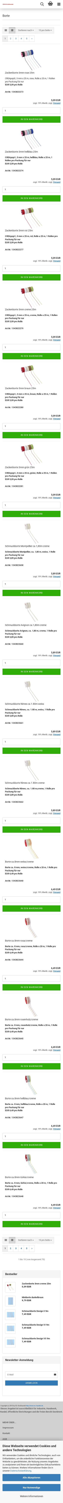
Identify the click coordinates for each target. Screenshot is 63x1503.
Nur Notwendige (31, 1487)
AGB (5, 1439)
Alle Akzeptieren (31, 1477)
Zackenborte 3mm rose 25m (19, 72)
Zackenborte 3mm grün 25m (20, 467)
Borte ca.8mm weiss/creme (19, 861)
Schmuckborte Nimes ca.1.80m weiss (24, 704)
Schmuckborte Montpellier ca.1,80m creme (27, 546)
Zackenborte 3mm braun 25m (20, 388)
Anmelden (32, 1383)
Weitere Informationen (31, 1496)
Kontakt (6, 1433)
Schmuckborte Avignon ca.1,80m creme (25, 625)
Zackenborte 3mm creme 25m (20, 309)
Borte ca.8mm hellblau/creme (20, 1098)
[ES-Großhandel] (6, 4)
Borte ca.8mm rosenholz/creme (21, 1019)
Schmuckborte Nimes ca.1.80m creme (25, 782)
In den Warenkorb (32, 119)
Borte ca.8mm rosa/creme (18, 940)
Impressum (8, 1427)
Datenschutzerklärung (20, 1470)
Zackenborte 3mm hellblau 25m (21, 151)
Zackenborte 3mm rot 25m (19, 230)
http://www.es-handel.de (34, 1406)
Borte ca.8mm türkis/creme (19, 1177)
